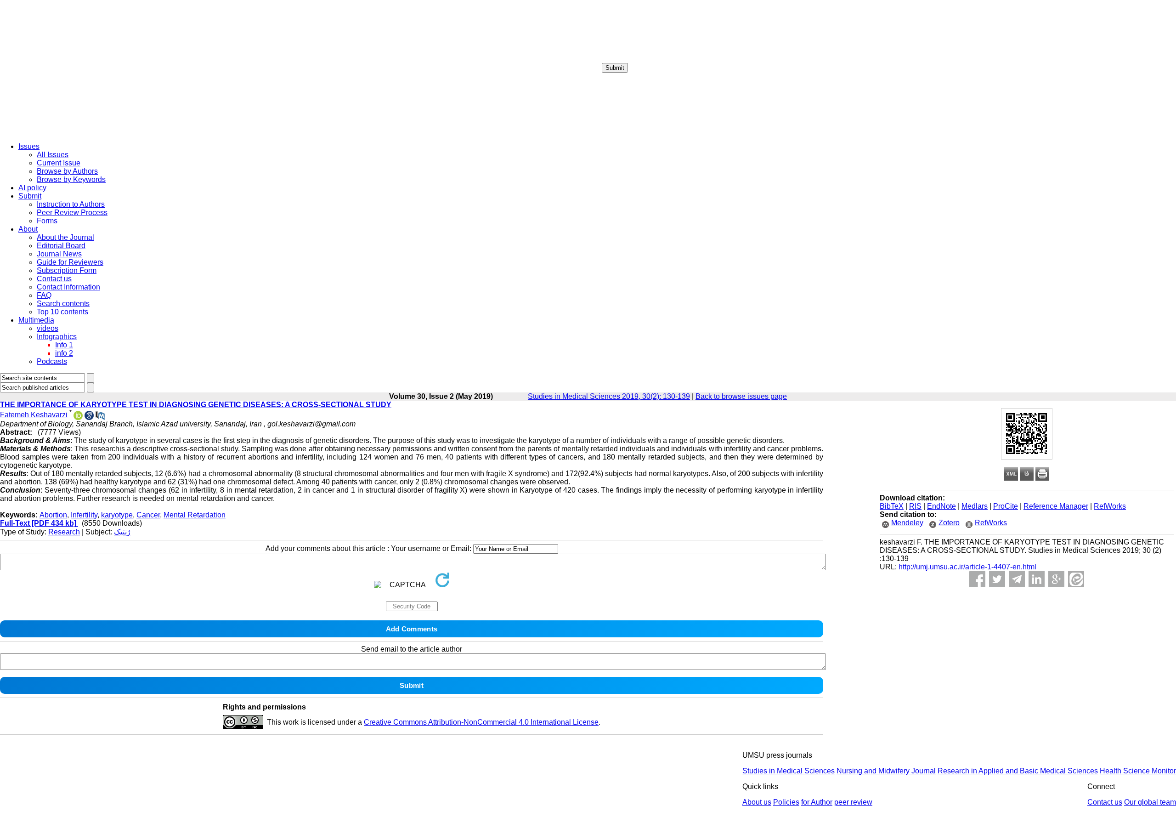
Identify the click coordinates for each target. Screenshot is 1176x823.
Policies (786, 802)
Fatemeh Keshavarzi (34, 415)
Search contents (63, 303)
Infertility (84, 515)
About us (756, 802)
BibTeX (892, 506)
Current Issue (58, 163)
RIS (915, 506)
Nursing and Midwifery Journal (886, 771)
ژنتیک (122, 532)
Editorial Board (61, 246)
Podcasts (52, 361)
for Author (816, 802)
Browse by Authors (67, 171)
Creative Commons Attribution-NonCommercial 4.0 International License (481, 722)
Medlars (974, 506)
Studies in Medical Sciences (788, 771)
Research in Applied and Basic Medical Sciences (1018, 771)
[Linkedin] (1037, 579)
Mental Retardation (195, 515)
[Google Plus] (1056, 579)
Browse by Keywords (71, 179)
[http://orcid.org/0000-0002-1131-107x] (78, 417)
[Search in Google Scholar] (89, 417)
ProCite (1005, 506)
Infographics (57, 337)
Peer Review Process (72, 212)
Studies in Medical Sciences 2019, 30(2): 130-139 (609, 396)
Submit (614, 67)
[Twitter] (997, 579)
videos (47, 328)
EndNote (941, 506)
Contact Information (68, 287)
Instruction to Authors (71, 204)
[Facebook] (977, 579)
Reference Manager (1055, 506)
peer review (853, 802)
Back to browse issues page (741, 396)
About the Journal (65, 237)
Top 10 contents (62, 312)
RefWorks (1110, 506)
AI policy (32, 188)
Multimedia (36, 320)
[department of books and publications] (71, 132)
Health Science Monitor (1138, 771)
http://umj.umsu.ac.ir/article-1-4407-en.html (967, 567)
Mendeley (907, 523)
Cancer (148, 515)
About (28, 229)
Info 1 (64, 345)
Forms (47, 221)
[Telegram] (1017, 579)
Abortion (53, 515)
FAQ (44, 295)
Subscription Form (66, 270)
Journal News (59, 254)
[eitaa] (1076, 579)
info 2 (64, 353)
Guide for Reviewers (70, 262)
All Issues (52, 155)
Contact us (54, 279)
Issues (29, 146)
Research (64, 532)
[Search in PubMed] (100, 417)
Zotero (949, 523)
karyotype (117, 515)
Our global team (1150, 802)
